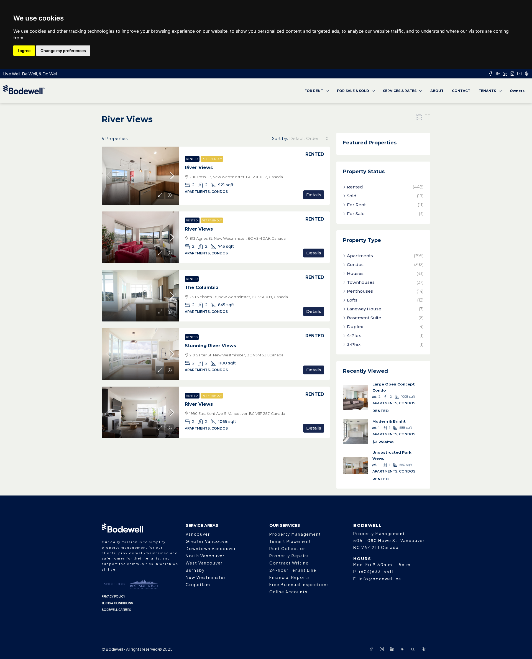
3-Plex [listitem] (353, 344)
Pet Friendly (212, 159)
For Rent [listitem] (356, 204)
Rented (192, 159)
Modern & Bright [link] (389, 421)
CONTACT (461, 91)
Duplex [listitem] (355, 326)
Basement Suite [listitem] (364, 317)
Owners (517, 91)
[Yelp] (425, 649)
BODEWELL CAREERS (116, 609)
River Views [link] (199, 167)
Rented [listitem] (355, 187)
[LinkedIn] (393, 649)
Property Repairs (289, 555)
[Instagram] (383, 649)
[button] (418, 117)
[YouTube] (414, 649)
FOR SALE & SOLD (353, 91)
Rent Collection (287, 548)
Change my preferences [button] (63, 50)
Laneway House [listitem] (364, 308)
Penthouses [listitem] (360, 291)
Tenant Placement (290, 541)
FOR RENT (314, 91)
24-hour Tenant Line (292, 570)
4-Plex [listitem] (354, 335)
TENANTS (487, 91)
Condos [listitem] (355, 264)
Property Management (295, 534)
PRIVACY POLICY (113, 596)
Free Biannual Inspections (299, 584)
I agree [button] (24, 50)
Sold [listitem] (352, 195)
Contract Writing (289, 562)
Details (313, 194)
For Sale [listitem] (356, 213)
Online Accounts (288, 591)
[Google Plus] (404, 649)
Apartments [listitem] (360, 255)
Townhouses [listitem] (361, 282)
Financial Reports (289, 577)
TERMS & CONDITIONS (117, 603)
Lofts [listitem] (352, 300)
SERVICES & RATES (399, 91)
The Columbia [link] (201, 287)
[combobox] (308, 138)
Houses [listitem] (355, 273)
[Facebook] (372, 649)
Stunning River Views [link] (210, 345)
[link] (140, 176)
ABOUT (437, 91)
